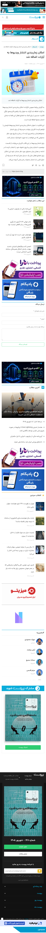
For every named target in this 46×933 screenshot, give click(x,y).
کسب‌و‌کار (35, 39)
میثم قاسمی (31, 670)
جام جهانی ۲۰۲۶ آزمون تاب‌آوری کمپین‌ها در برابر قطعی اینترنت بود (19, 223)
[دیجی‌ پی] (23, 4)
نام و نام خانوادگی (39, 311)
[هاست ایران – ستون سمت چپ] (23, 186)
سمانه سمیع (30, 660)
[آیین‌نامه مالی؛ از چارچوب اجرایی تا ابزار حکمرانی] (38, 216)
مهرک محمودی (30, 639)
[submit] (40, 871)
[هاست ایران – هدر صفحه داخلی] (23, 32)
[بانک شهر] (23, 27)
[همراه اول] (23, 929)
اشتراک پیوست (23, 747)
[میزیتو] (23, 594)
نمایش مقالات (23, 854)
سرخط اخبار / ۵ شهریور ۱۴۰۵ (32, 421)
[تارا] (23, 268)
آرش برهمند (31, 650)
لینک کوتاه (8, 171)
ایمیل (42, 319)
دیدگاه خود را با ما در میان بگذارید (35, 327)
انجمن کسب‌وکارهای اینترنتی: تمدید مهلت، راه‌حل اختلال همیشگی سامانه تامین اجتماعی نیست (18, 249)
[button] (44, 17)
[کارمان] (23, 617)
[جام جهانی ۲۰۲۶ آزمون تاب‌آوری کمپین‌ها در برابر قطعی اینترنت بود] (38, 229)
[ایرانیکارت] (23, 923)
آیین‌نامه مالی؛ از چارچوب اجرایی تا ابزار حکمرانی (19, 210)
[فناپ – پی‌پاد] (23, 289)
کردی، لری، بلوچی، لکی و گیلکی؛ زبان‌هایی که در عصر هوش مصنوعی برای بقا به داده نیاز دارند (19, 568)
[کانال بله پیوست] (23, 10)
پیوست (41, 47)
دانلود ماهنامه (23, 847)
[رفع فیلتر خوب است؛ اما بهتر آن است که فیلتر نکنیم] (38, 242)
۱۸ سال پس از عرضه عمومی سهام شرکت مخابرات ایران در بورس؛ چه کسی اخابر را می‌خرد (20, 550)
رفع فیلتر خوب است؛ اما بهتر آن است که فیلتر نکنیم (18, 236)
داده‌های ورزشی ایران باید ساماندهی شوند (28, 442)
